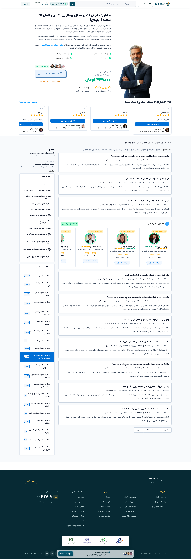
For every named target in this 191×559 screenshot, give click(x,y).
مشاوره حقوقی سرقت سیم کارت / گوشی (38, 235)
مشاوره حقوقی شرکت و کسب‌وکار (41, 366)
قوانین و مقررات (103, 511)
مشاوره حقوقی (130, 502)
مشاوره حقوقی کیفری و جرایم (41, 284)
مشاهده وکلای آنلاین (48, 73)
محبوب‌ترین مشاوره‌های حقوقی (95, 150)
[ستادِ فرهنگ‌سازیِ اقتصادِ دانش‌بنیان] (103, 541)
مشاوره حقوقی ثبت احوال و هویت (40, 376)
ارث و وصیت (79, 521)
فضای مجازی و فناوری (45, 164)
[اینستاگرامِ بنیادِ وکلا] (52, 553)
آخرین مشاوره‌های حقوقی (150, 150)
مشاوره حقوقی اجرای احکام (40, 440)
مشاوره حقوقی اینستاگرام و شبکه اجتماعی (38, 197)
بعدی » (138, 430)
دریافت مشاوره (65, 554)
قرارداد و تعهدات (77, 511)
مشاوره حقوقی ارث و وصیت (42, 322)
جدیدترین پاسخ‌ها (132, 150)
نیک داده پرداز (30, 553)
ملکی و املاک (79, 506)
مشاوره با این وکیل (152, 124)
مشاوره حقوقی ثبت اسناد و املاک (40, 404)
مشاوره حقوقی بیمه (42, 348)
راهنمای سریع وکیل (158, 502)
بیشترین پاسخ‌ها (115, 150)
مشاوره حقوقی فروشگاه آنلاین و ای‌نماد (39, 242)
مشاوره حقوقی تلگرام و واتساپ (39, 209)
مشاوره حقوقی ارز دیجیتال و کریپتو (37, 190)
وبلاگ (108, 497)
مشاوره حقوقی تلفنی (128, 506)
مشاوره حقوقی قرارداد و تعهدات (41, 303)
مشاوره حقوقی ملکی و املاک (42, 294)
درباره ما (106, 502)
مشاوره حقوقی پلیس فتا (41, 204)
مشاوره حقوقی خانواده (41, 276)
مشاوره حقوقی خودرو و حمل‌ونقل (41, 448)
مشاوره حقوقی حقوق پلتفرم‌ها (39, 228)
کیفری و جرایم (78, 502)
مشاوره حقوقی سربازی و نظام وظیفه (39, 395)
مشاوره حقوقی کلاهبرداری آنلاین (39, 256)
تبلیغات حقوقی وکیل (157, 506)
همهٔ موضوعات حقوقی (75, 525)
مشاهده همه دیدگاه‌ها (28, 102)
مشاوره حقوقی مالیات (42, 341)
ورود (24, 4)
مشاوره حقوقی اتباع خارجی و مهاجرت (39, 431)
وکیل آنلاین (56, 4)
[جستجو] (72, 4)
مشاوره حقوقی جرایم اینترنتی (40, 215)
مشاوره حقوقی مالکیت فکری (39, 413)
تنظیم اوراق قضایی (128, 516)
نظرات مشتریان (104, 516)
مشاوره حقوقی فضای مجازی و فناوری (42, 356)
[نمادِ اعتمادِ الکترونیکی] (119, 541)
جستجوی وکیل (130, 497)
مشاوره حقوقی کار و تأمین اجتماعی (40, 332)
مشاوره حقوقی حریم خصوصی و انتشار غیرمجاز (39, 222)
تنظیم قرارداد (131, 511)
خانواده (81, 497)
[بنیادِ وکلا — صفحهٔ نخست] (163, 480)
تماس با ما (105, 506)
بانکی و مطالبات (77, 516)
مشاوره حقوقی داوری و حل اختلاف (40, 421)
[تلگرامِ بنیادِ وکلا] (47, 553)
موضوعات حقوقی (77, 492)
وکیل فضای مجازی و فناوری (52, 45)
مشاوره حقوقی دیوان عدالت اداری (42, 385)
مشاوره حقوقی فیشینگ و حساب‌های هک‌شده (37, 250)
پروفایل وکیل (161, 497)
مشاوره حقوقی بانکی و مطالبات (42, 313)
